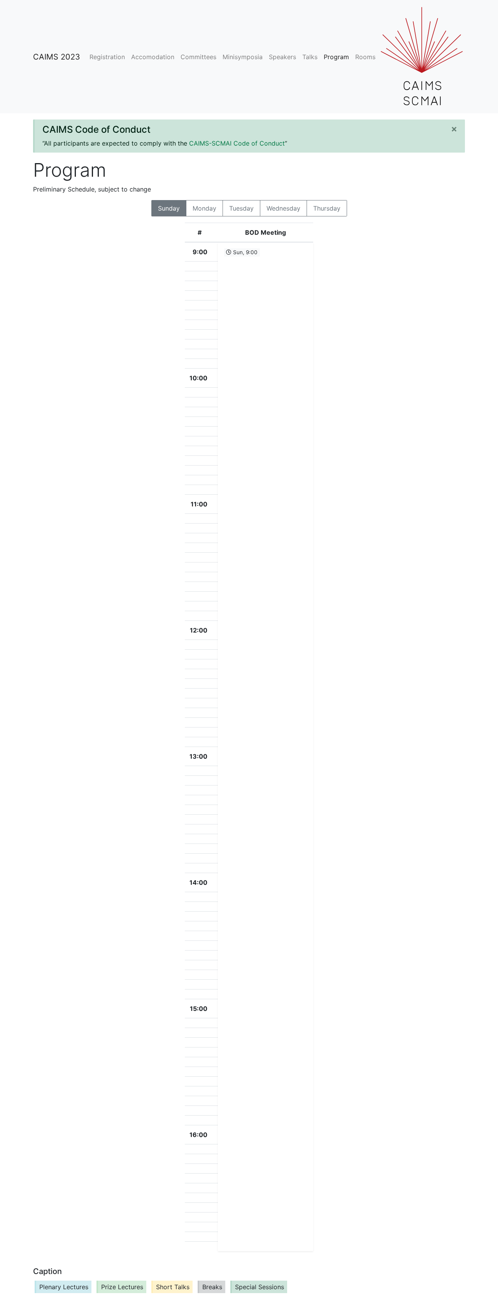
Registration (107, 57)
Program (336, 57)
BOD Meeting (265, 232)
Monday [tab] (204, 208)
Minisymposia (243, 57)
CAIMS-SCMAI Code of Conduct (237, 143)
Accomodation (152, 57)
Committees (198, 57)
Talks (309, 57)
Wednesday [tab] (283, 208)
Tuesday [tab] (241, 208)
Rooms (365, 57)
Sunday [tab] (169, 208)
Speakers (282, 57)
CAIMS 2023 (56, 57)
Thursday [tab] (326, 208)
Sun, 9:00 (244, 252)
